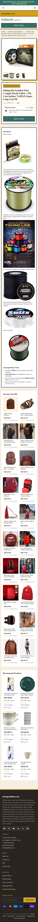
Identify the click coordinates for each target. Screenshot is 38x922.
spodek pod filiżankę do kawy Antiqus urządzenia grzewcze (27, 694)
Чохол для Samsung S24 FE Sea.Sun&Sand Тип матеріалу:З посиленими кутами (10, 763)
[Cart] (35, 8)
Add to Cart (19, 25)
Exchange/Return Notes (11, 368)
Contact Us (5, 859)
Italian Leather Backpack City (27, 522)
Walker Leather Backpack (8, 414)
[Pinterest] (28, 828)
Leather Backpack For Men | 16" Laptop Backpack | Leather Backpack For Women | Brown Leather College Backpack (10, 468)
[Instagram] (9, 828)
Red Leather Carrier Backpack (9, 495)
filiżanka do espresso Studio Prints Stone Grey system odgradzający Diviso (10, 728)
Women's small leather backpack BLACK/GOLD (27, 629)
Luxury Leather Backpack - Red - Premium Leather (27, 602)
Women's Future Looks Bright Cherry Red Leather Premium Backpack (27, 576)
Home (3, 32)
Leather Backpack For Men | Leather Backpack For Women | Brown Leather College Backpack (27, 414)
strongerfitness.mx (8, 13)
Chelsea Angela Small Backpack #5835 (10, 522)
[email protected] (13, 380)
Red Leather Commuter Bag (10, 602)
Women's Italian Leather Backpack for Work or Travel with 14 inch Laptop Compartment (27, 441)
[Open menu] (3, 8)
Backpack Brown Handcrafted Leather (9, 441)
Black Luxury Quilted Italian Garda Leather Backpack (9, 630)
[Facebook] (4, 828)
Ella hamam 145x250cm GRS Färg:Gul (27, 728)
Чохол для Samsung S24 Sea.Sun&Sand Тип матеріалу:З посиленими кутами (10, 694)
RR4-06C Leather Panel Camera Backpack (27, 495)
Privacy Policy (6, 879)
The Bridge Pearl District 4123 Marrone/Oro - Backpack (10, 657)
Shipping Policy (7, 886)
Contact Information (8, 889)
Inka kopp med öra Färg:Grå (26, 763)
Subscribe (30, 900)
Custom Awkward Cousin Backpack (27, 468)
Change (31, 107)
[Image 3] (17, 75)
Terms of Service (7, 882)
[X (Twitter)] (23, 828)
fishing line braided (15, 32)
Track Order (6, 866)
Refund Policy (6, 876)
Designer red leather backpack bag (9, 549)
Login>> (9, 707)
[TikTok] (18, 828)
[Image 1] (5, 75)
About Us (5, 856)
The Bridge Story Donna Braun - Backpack (27, 656)
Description (7, 132)
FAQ (3, 863)
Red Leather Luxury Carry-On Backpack (9, 576)
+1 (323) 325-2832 (8, 843)
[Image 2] (11, 75)
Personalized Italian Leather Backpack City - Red (27, 549)
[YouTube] (14, 828)
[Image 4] (23, 75)
